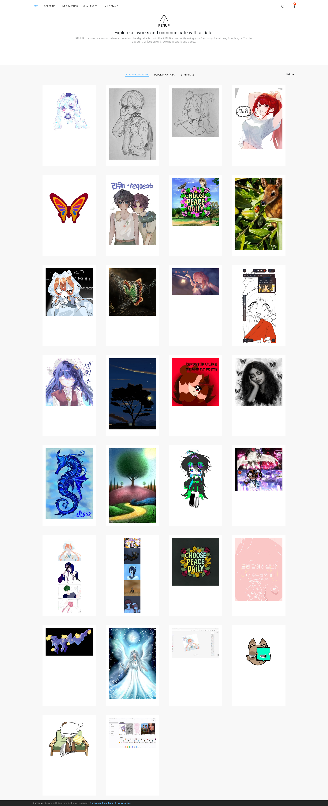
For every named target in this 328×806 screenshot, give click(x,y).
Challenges (90, 6)
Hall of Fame (110, 6)
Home (35, 6)
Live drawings (69, 6)
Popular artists (164, 74)
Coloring (49, 6)
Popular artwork (137, 74)
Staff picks (187, 74)
